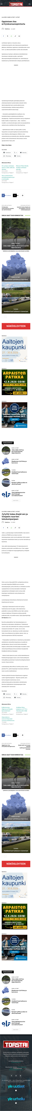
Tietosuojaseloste (16, 1062)
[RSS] (20, 1075)
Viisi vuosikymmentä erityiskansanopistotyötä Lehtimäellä (8, 177)
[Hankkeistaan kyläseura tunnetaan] (16, 298)
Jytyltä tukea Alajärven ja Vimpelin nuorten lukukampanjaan (23, 208)
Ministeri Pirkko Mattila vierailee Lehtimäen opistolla (22, 167)
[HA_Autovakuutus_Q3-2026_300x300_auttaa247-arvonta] (14, 427)
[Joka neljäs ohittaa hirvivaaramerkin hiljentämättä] (16, 234)
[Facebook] (3, 36)
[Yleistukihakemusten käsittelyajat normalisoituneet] (6, 493)
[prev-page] (3, 317)
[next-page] (5, 317)
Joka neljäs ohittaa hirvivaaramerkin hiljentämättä (16, 246)
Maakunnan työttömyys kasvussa (16, 279)
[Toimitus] (3, 29)
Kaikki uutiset (11, 17)
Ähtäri (13, 480)
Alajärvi (4, 17)
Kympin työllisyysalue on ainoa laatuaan (19, 483)
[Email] (19, 36)
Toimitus (7, 28)
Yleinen (16, 309)
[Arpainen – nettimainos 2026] (14, 394)
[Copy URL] (15, 36)
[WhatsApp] (11, 36)
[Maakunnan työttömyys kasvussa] (16, 266)
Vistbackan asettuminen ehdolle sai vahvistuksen (8, 208)
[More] (23, 195)
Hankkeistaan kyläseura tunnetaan (16, 311)
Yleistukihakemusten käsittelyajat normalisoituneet (18, 494)
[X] (7, 36)
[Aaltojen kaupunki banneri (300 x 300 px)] (14, 362)
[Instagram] (16, 1075)
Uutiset (18, 17)
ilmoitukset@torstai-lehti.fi (16, 1069)
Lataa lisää (15, 500)
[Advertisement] (16, 82)
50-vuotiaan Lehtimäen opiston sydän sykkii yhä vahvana (8, 167)
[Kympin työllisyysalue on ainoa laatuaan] (6, 482)
